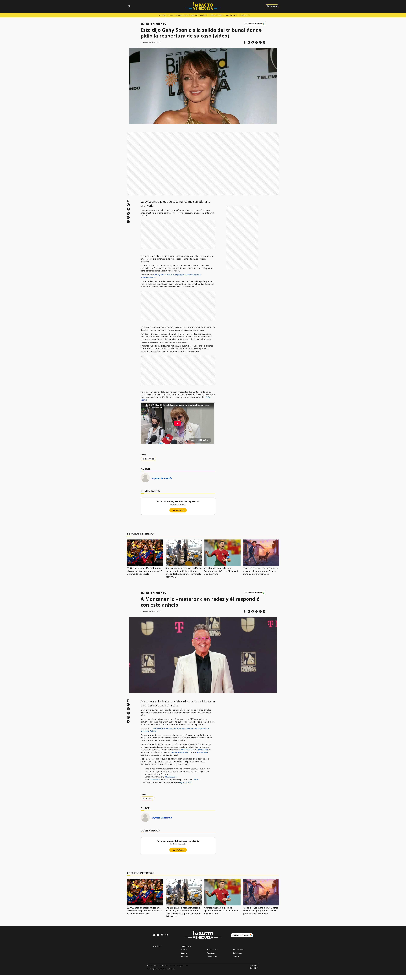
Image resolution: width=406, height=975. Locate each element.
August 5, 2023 (185, 782)
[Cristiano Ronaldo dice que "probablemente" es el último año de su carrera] (222, 552)
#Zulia (174, 752)
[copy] (264, 42)
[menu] (129, 6)
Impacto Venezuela (161, 478)
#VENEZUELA (186, 749)
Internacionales (215, 15)
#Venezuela (202, 752)
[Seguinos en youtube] (158, 935)
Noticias (161, 15)
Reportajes (203, 15)
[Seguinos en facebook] (166, 935)
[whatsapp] (249, 42)
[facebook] (252, 42)
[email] (260, 42)
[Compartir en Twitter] (256, 42)
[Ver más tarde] (245, 42)
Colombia (178, 15)
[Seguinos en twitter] (154, 935)
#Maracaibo (203, 749)
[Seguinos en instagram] (162, 935)
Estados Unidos (190, 15)
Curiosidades (244, 15)
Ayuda (173, 969)
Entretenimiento (230, 15)
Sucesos (170, 15)
